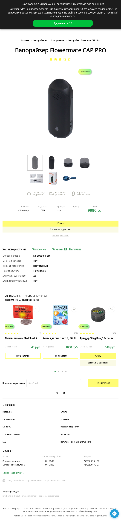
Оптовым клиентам (11, 434)
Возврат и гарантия (69, 426)
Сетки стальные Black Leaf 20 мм (24, 338)
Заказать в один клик (60, 229)
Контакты (7, 426)
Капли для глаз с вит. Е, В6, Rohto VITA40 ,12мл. (70, 338)
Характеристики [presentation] (14, 249)
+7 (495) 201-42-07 (91, 464)
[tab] (14, 249)
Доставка (64, 419)
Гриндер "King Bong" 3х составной (99, 338)
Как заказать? (9, 419)
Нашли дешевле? (60, 235)
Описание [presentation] (39, 249)
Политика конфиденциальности (75, 442)
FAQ (4, 442)
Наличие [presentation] (75, 249)
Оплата (63, 411)
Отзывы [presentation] (57, 249)
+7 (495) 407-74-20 (91, 461)
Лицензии (65, 434)
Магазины (7, 411)
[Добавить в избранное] (37, 309)
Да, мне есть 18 (63, 23)
